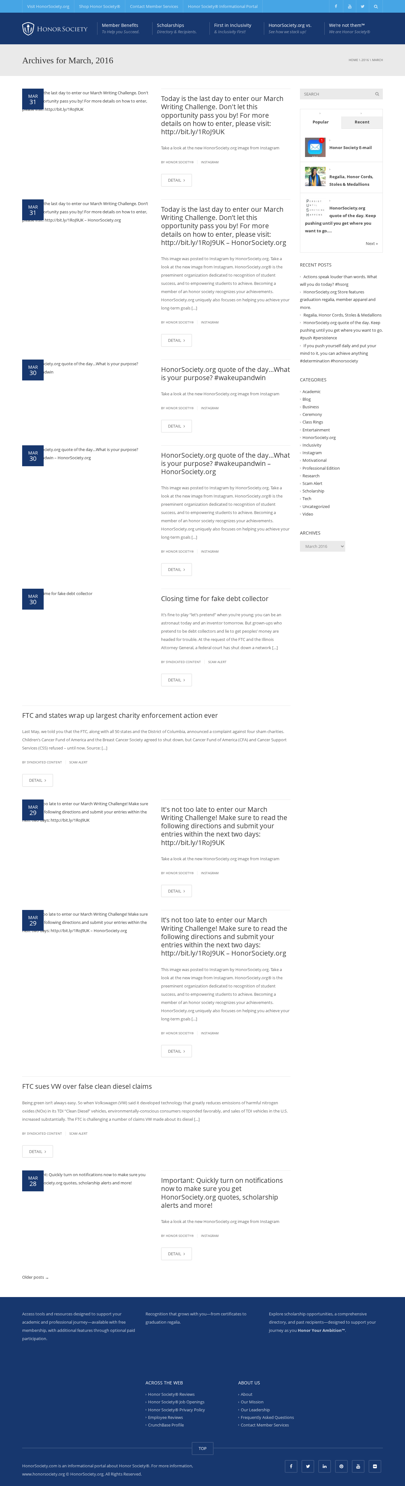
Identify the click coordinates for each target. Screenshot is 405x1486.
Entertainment (316, 429)
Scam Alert (217, 662)
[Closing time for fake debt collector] (57, 593)
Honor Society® (180, 162)
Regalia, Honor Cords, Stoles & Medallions (342, 315)
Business (310, 407)
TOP (203, 1448)
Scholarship (313, 491)
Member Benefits (121, 28)
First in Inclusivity (232, 28)
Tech (306, 498)
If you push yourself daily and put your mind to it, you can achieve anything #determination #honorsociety (338, 352)
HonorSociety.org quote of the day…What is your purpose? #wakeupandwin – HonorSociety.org (225, 463)
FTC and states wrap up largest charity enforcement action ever (120, 715)
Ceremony (312, 414)
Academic (311, 391)
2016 (365, 60)
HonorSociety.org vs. (290, 28)
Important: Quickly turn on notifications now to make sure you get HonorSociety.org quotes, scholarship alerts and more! (222, 1193)
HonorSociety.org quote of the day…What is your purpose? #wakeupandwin (225, 373)
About (246, 1394)
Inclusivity (311, 445)
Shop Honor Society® (99, 6)
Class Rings (312, 422)
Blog (306, 399)
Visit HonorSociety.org (48, 6)
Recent (362, 122)
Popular (321, 122)
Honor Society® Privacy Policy (176, 1409)
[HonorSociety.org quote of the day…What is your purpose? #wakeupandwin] (87, 367)
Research (311, 476)
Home (353, 60)
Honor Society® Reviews (171, 1394)
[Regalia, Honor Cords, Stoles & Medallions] (315, 176)
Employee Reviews (165, 1417)
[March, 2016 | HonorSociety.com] (55, 28)
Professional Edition (321, 468)
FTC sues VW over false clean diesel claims (87, 1086)
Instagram (210, 162)
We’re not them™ (349, 28)
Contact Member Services (154, 6)
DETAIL (175, 180)
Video (307, 514)
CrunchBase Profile (166, 1425)
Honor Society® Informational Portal (223, 6)
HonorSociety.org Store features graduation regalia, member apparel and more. (338, 299)
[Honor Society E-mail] (315, 147)
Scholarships (177, 28)
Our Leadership (255, 1409)
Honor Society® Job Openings (176, 1402)
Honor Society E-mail (350, 147)
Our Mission (252, 1402)
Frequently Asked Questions (267, 1417)
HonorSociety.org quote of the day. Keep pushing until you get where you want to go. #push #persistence (341, 330)
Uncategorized (316, 506)
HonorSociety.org (319, 437)
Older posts (35, 1277)
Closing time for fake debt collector (215, 598)
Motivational (314, 460)
